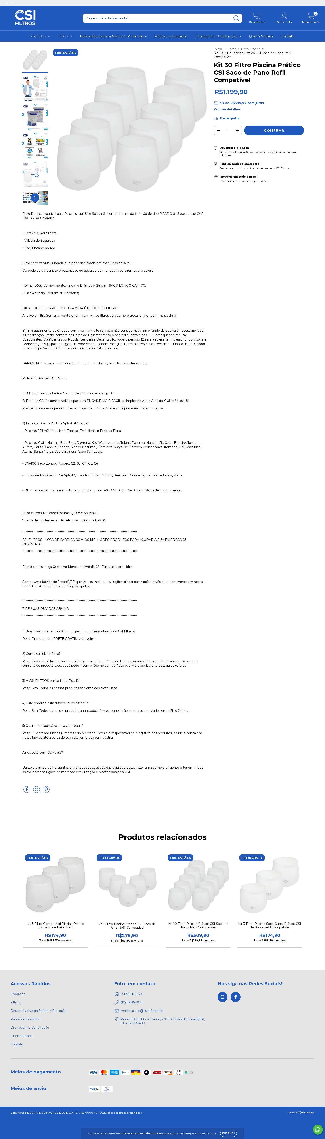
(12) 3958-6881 (132, 1002)
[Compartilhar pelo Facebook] (27, 791)
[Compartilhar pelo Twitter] (37, 791)
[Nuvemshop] (300, 1113)
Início (218, 49)
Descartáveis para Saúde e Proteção (112, 36)
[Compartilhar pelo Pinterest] (46, 791)
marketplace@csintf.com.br (142, 1011)
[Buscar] (236, 18)
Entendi (228, 1133)
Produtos (39, 36)
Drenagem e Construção (217, 36)
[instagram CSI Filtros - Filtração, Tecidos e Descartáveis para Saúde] (6, 3)
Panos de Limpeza (171, 36)
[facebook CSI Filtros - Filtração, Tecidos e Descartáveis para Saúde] (13, 3)
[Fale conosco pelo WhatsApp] (318, 1130)
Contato (288, 36)
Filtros (64, 36)
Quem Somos (261, 36)
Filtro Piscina (250, 49)
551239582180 (131, 994)
